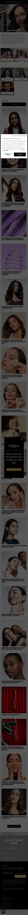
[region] (14, 146)
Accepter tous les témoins (20, 154)
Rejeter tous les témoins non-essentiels (19, 135)
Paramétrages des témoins (8, 154)
